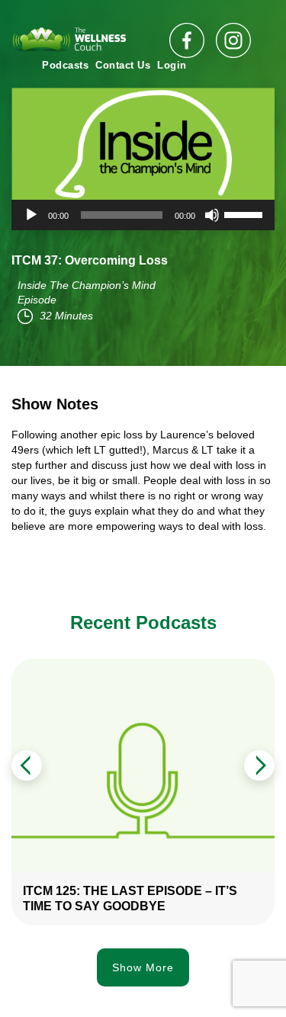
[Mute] (212, 215)
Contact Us (122, 65)
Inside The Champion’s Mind (87, 285)
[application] (143, 215)
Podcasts (65, 65)
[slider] (245, 213)
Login (172, 65)
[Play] (31, 215)
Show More (143, 967)
